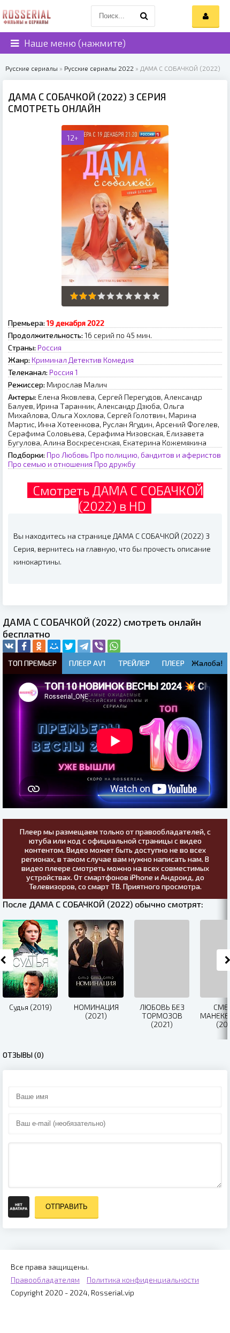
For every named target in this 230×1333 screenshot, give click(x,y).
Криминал (49, 359)
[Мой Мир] (54, 646)
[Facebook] (24, 646)
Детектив (85, 359)
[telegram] (84, 646)
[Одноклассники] (39, 646)
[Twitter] (69, 646)
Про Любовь (68, 454)
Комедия (118, 359)
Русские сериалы (31, 68)
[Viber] (99, 646)
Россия (49, 347)
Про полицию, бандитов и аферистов (155, 454)
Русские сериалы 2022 (99, 68)
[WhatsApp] (114, 646)
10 (155, 296)
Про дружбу (114, 463)
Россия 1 (63, 372)
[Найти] (144, 16)
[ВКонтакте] (9, 646)
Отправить (66, 1207)
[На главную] (26, 16)
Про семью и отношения (50, 463)
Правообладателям (45, 1279)
